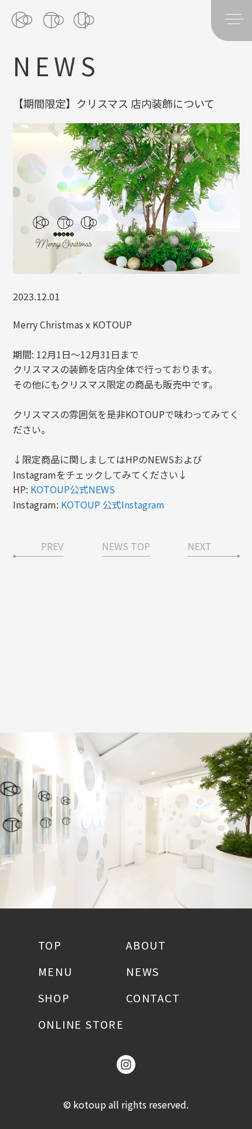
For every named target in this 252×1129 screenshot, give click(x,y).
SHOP (54, 997)
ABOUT (146, 944)
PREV (52, 546)
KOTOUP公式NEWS (72, 489)
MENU (55, 971)
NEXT (200, 546)
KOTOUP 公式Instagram (113, 504)
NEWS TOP (126, 546)
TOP (50, 944)
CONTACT (153, 997)
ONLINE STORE (81, 1024)
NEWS (142, 971)
